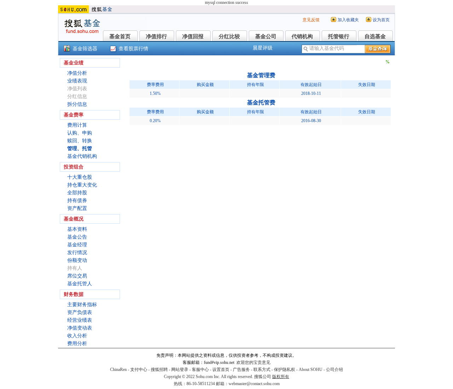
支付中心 (138, 369)
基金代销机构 (82, 156)
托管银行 (338, 36)
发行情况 (77, 252)
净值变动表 (79, 328)
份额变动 (77, 260)
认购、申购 (79, 133)
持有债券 (77, 200)
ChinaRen (118, 369)
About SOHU (310, 369)
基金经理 (77, 244)
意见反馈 (311, 19)
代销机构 (302, 36)
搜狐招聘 (159, 369)
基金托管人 (79, 283)
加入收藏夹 (348, 19)
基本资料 (77, 229)
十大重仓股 (79, 177)
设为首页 (381, 19)
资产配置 (77, 208)
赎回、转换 (79, 140)
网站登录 (179, 369)
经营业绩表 (79, 320)
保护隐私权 (284, 369)
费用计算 (77, 125)
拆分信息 (77, 104)
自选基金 (375, 36)
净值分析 (77, 73)
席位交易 (77, 276)
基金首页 (120, 36)
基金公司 (265, 36)
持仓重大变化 (82, 185)
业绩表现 (77, 81)
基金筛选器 (85, 48)
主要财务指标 (82, 304)
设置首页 (220, 369)
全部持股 (77, 192)
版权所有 (280, 376)
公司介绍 (334, 369)
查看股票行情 (133, 48)
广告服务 (241, 369)
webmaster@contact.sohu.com (254, 383)
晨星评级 (263, 48)
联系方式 (261, 369)
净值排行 (156, 36)
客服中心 (200, 369)
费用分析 (77, 343)
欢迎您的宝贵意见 (253, 362)
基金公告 (77, 237)
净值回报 (192, 36)
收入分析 (77, 335)
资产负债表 (79, 312)
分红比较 (229, 36)
